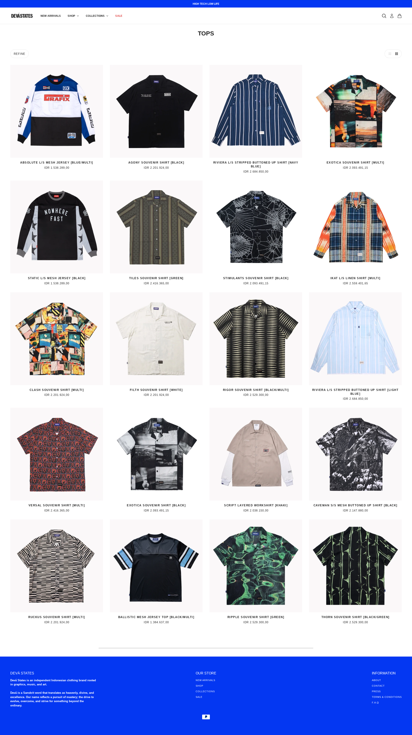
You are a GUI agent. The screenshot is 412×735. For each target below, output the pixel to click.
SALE (199, 697)
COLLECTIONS (205, 691)
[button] (389, 53)
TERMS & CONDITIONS (387, 697)
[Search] (384, 16)
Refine (19, 53)
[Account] (392, 16)
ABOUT (376, 680)
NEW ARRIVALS (205, 680)
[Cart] (399, 16)
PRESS (376, 691)
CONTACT (378, 685)
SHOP (199, 685)
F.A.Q (375, 702)
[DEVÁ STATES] (22, 16)
